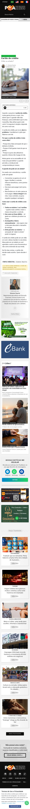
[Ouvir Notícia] (5, 107)
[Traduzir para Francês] (27, 2)
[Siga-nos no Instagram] (10, 774)
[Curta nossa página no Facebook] (5, 774)
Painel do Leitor (21, 778)
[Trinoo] (15, 495)
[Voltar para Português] (12, 2)
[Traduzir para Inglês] (17, 2)
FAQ (25, 782)
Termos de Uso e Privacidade (12, 782)
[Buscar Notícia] (24, 14)
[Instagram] (15, 308)
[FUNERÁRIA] (15, 329)
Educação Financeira (10, 273)
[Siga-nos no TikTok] (24, 774)
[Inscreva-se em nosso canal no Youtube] (20, 774)
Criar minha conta (14, 755)
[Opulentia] (15, 513)
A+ (26, 100)
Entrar (5, 2)
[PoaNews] (15, 8)
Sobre (11, 778)
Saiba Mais (15, 314)
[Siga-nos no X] (15, 774)
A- (21, 100)
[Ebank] (15, 349)
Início (4, 778)
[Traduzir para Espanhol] (22, 2)
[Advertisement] (15, 37)
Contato (15, 785)
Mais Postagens (15, 733)
